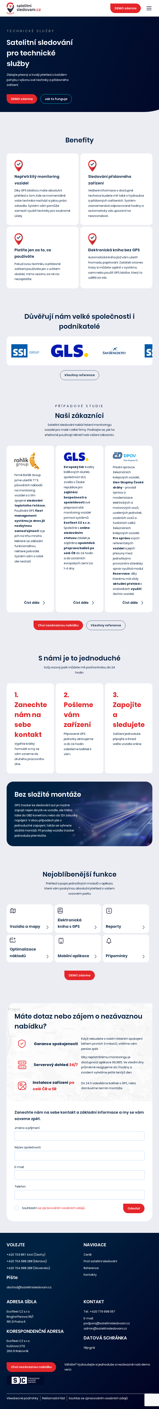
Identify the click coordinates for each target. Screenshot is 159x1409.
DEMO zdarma (125, 8)
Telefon (20, 1186)
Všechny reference (79, 375)
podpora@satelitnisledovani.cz (107, 1323)
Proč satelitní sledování (100, 1261)
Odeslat (134, 1208)
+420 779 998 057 (102, 1311)
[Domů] (24, 8)
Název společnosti (27, 1147)
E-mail (19, 1167)
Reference (91, 1268)
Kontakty (90, 1275)
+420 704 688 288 (20, 1261)
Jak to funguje (56, 99)
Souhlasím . (54, 1208)
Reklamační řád (53, 1398)
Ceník (88, 1255)
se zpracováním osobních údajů (61, 1208)
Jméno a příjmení (27, 1128)
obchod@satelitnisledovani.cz (29, 1287)
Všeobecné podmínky (22, 1398)
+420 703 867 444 (20, 1255)
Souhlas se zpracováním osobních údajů (98, 1398)
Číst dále (32, 602)
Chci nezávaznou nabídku (58, 625)
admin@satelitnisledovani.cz (105, 1328)
